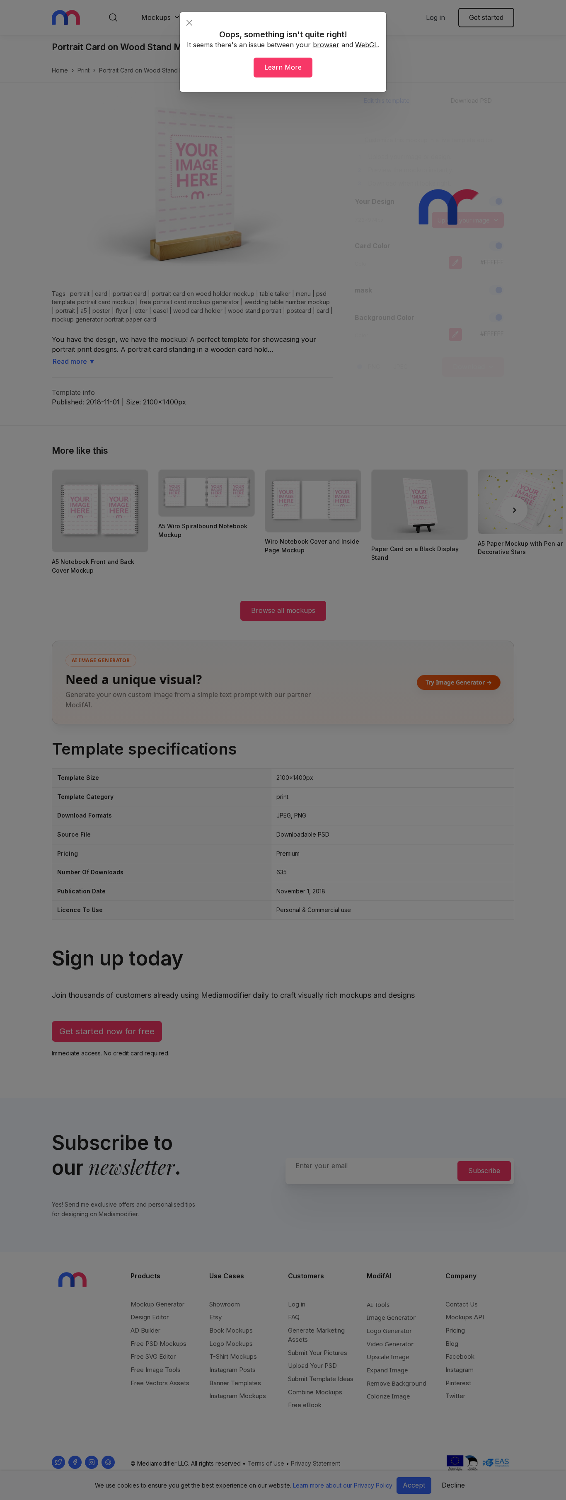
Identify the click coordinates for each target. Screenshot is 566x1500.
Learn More (283, 67)
